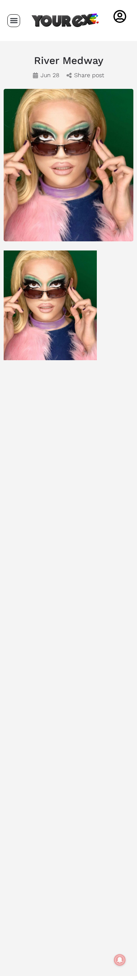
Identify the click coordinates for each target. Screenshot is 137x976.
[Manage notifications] (120, 960)
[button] (13, 20)
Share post (89, 75)
